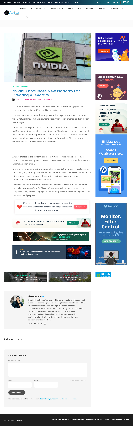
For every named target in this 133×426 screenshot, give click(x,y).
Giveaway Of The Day (120, 420)
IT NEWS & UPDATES (56, 9)
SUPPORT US (58, 2)
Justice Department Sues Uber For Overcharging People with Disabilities (28, 278)
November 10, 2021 (30, 99)
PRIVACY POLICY (77, 420)
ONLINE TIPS (40, 9)
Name (10, 380)
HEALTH (102, 9)
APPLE (69, 9)
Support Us (80, 207)
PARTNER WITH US (39, 2)
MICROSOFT (90, 9)
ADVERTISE (27, 2)
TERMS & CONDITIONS (60, 420)
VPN (76, 2)
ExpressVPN (113, 9)
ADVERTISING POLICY (94, 420)
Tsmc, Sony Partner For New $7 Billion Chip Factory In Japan (67, 278)
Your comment (14, 361)
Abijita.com (19, 420)
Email (36, 380)
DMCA (50, 2)
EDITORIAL (17, 2)
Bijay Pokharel (21, 99)
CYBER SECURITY (26, 9)
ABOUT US (7, 2)
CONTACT (68, 2)
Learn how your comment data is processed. (58, 399)
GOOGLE (79, 9)
